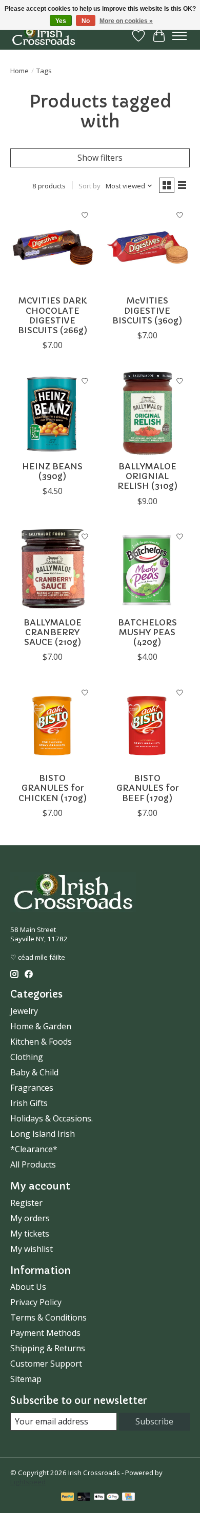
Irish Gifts (29, 1103)
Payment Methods (45, 1332)
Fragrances (31, 1087)
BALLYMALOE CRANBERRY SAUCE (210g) (53, 632)
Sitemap (26, 1379)
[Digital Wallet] (106, 1498)
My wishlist (31, 1249)
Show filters (100, 157)
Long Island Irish (42, 1133)
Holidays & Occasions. (51, 1118)
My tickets (29, 1233)
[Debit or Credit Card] (84, 1498)
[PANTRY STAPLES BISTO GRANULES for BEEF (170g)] (147, 725)
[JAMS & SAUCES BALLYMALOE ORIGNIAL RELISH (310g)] (147, 413)
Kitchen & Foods (41, 1041)
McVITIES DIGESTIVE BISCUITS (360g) (147, 310)
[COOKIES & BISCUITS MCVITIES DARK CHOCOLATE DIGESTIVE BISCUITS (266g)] (52, 247)
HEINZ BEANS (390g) (52, 471)
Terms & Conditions (48, 1317)
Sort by (89, 185)
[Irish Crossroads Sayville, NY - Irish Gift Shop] (43, 35)
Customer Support (46, 1363)
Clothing (26, 1057)
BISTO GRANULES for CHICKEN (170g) (52, 788)
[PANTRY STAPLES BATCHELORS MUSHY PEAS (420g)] (147, 569)
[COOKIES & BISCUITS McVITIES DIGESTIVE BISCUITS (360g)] (147, 247)
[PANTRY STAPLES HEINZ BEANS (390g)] (52, 413)
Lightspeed (28, 1481)
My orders (30, 1218)
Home (19, 70)
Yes (60, 21)
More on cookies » (126, 21)
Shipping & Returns (47, 1348)
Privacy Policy (36, 1302)
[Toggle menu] (179, 36)
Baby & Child (34, 1072)
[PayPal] (67, 1498)
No (86, 21)
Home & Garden (40, 1026)
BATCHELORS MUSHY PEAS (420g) (147, 632)
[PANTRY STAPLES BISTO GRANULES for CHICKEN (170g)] (52, 725)
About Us (28, 1286)
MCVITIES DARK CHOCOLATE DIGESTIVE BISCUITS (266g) (52, 315)
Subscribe (154, 1421)
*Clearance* (33, 1149)
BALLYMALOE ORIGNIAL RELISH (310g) (147, 476)
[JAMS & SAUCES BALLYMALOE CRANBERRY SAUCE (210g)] (52, 569)
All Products (33, 1164)
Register (26, 1202)
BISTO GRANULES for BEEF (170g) (147, 788)
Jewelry (24, 1011)
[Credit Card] (128, 1498)
